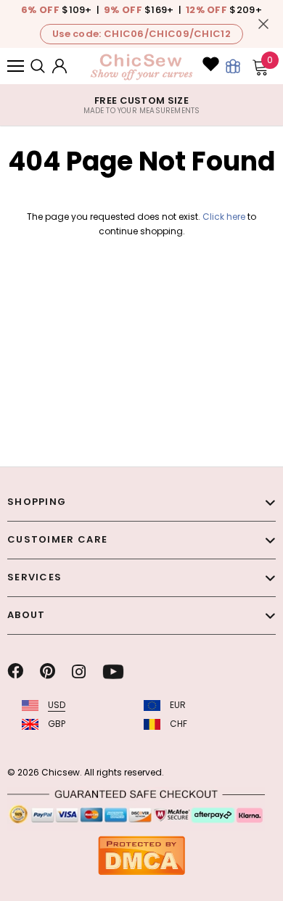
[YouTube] (113, 672)
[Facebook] (15, 672)
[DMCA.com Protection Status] (141, 855)
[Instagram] (79, 672)
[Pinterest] (47, 672)
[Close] (263, 24)
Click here (224, 216)
